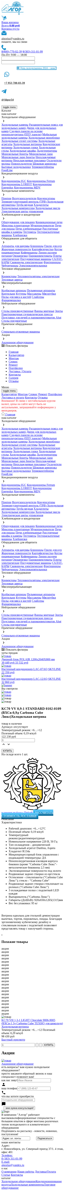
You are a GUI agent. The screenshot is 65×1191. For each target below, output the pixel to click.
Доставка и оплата (12, 397)
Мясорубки (49, 293)
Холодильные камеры (14, 124)
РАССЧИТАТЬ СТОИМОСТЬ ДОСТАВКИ (27, 814)
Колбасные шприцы (13, 290)
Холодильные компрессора (18, 208)
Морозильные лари (41, 153)
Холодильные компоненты (27, 1184)
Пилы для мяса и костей (16, 296)
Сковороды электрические (26, 262)
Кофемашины (29, 252)
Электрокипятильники (33, 265)
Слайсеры (38, 296)
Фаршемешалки (11, 300)
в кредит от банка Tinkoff (17, 812)
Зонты (59, 311)
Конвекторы (9, 276)
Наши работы (25, 1171)
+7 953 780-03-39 (14, 82)
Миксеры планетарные (15, 225)
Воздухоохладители (24, 198)
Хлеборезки (20, 235)
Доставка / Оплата (20, 371)
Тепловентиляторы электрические (38, 276)
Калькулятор (16, 355)
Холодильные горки (25, 147)
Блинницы (37, 246)
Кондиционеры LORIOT (16, 184)
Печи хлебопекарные (29, 228)
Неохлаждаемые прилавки (29, 160)
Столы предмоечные (14, 320)
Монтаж (14, 358)
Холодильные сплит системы (19, 140)
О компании (9, 1171)
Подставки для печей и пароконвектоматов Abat (31, 317)
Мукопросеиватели (42, 225)
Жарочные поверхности (16, 249)
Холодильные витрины (27, 144)
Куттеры (21, 293)
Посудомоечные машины (35, 259)
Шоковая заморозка (45, 163)
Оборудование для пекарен (18, 222)
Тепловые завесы (12, 279)
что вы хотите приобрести (17, 1096)
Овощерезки (20, 255)
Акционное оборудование (17, 342)
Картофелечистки (43, 249)
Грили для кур (53, 246)
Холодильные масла (47, 208)
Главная (13, 351)
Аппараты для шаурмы (15, 246)
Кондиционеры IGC (13, 181)
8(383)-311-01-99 (33, 51)
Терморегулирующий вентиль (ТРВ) (24, 201)
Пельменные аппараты (41, 290)
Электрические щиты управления (22, 211)
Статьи (5, 1174)
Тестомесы (29, 231)
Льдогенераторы (47, 150)
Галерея (13, 377)
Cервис (13, 361)
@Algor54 (7, 99)
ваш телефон (9, 1088)
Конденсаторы (46, 198)
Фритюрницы (52, 262)
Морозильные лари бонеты (18, 157)
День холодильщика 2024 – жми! (37, 68)
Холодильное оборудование (18, 1181)
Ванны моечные (44, 311)
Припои (6, 198)
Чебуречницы (9, 265)
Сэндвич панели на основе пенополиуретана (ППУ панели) (22, 133)
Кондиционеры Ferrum (41, 181)
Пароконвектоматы (40, 255)
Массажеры (34, 293)
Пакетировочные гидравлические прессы (27, 314)
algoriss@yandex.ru (12, 38)
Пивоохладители (21, 163)
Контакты (15, 374)
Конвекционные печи (49, 222)
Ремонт (13, 364)
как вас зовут (9, 1080)
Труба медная (24, 204)
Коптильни (8, 293)
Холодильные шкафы (23, 150)
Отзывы (14, 381)
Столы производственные (17, 311)
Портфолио (16, 368)
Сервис (33, 394)
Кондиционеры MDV (27, 187)
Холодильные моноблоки (44, 137)
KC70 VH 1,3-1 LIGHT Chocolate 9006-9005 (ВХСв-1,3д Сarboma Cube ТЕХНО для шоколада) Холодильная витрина (32, 1023)
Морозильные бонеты (14, 153)
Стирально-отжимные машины (20, 331)
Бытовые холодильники (16, 166)
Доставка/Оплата (45, 1171)
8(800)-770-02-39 (11, 51)
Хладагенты (41, 204)
